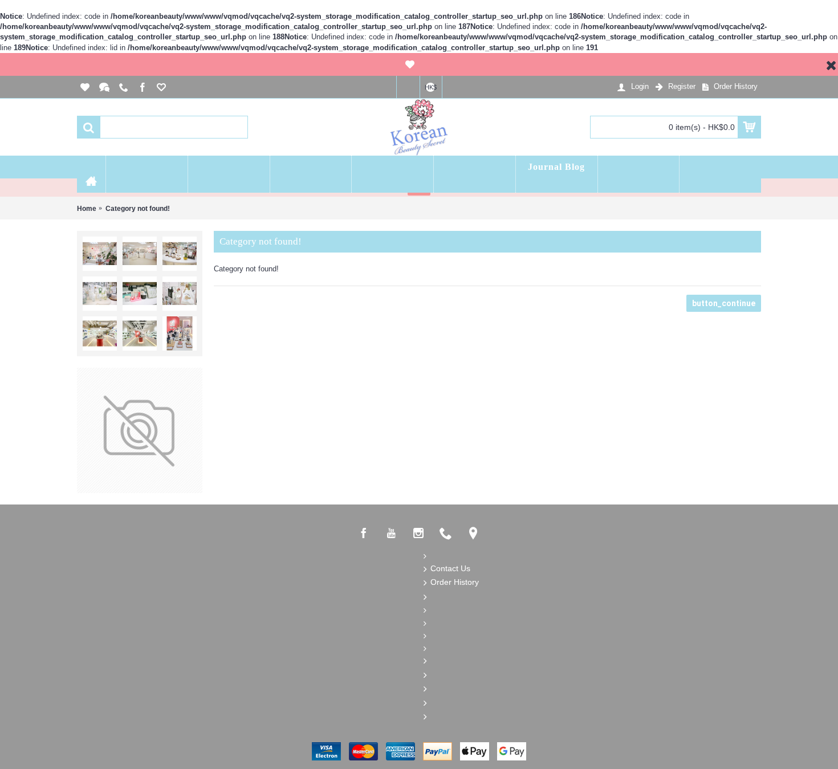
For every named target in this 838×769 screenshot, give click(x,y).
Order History (454, 582)
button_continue (723, 303)
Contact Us (450, 568)
